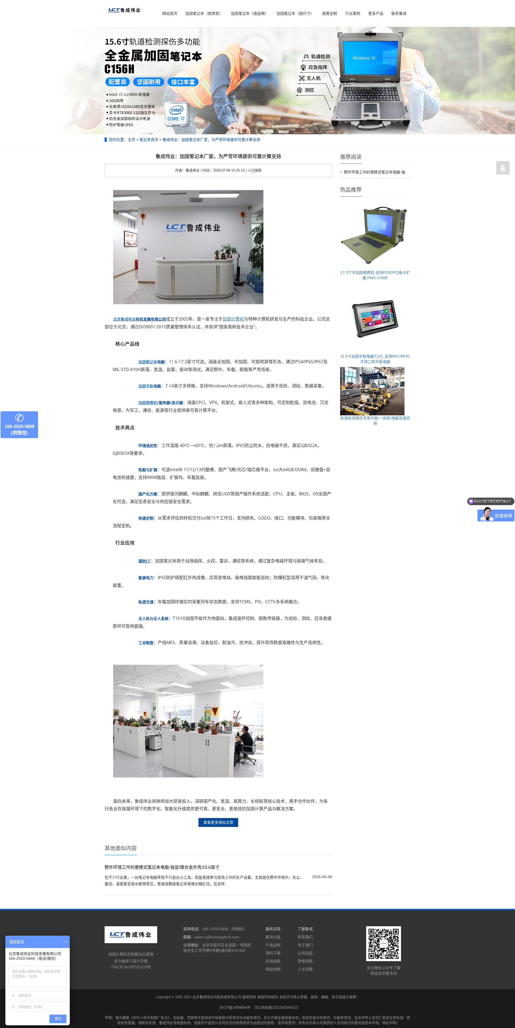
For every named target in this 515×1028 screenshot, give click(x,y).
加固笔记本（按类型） (204, 13)
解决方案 (273, 937)
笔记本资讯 (148, 139)
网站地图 (273, 969)
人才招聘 (305, 969)
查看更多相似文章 (218, 822)
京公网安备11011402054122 (276, 1007)
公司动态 (305, 953)
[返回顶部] (503, 168)
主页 (131, 139)
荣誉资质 (305, 961)
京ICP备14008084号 (235, 1007)
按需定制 (329, 13)
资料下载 (273, 953)
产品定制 (273, 945)
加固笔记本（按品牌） (249, 13)
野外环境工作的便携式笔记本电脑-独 (374, 172)
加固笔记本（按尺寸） (295, 13)
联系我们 (305, 937)
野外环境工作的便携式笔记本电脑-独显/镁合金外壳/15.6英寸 (162, 867)
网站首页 (169, 13)
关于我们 (305, 945)
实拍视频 (273, 961)
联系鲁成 (398, 13)
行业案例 (352, 13)
